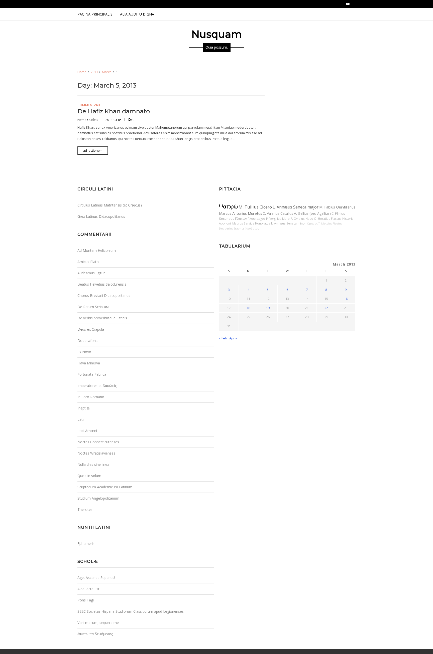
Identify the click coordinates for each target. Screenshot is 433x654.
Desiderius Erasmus (231, 228)
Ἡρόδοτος (252, 228)
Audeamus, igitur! (91, 273)
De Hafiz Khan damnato (113, 111)
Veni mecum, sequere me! (98, 622)
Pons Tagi (85, 600)
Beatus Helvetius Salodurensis (101, 284)
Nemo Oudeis (88, 119)
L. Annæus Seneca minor (288, 223)
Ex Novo (84, 351)
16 (346, 298)
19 (268, 308)
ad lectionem (92, 150)
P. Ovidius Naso (301, 218)
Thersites (84, 509)
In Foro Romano (90, 396)
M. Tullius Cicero (255, 207)
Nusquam (216, 34)
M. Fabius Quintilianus (337, 206)
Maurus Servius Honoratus (251, 223)
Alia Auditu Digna (137, 14)
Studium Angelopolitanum (98, 498)
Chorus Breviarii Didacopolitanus (103, 295)
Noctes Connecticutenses (98, 442)
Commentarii (88, 105)
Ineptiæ (83, 408)
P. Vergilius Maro (278, 218)
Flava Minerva (88, 363)
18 (248, 308)
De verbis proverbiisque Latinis (102, 318)
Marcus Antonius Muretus (240, 213)
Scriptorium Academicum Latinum (104, 487)
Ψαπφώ (228, 206)
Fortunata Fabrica (91, 374)
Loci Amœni (87, 430)
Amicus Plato (88, 261)
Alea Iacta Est (88, 588)
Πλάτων (241, 218)
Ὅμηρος (312, 223)
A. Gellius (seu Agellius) (312, 213)
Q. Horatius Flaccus (328, 218)
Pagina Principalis (95, 14)
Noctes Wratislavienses (96, 453)
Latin (81, 419)
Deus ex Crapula (90, 329)
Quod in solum (89, 475)
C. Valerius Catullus (278, 213)
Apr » (233, 338)
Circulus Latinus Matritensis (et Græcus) (109, 205)
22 (326, 308)
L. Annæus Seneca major (295, 207)
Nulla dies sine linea (93, 464)
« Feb (223, 338)
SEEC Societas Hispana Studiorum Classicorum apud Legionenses (130, 611)
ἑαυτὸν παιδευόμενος (95, 633)
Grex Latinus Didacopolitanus (101, 216)
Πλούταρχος (256, 218)
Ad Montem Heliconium (96, 250)
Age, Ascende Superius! (96, 577)
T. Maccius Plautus (330, 223)
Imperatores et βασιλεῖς (97, 385)
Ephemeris (85, 543)
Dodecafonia (87, 340)
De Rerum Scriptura (93, 306)
